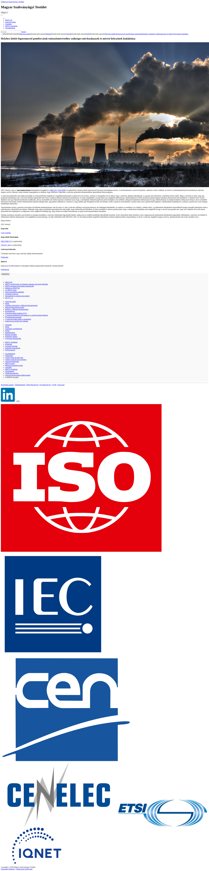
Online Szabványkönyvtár (14, 358)
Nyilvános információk (13, 338)
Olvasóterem (9, 371)
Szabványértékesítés (12, 361)
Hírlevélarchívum (32, 385)
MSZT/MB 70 (6, 241)
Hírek (7, 303)
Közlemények (10, 311)
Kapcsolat (61, 385)
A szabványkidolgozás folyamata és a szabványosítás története (26, 315)
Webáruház (9, 356)
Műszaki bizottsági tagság (14, 365)
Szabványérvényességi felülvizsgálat (17, 375)
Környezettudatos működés (14, 292)
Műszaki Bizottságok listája (14, 307)
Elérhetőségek (10, 333)
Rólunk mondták (11, 335)
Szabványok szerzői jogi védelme (16, 321)
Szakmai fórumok (11, 346)
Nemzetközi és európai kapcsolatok (17, 296)
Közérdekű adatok (7, 385)
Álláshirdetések (20, 385)
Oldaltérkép (5, 274)
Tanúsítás (8, 325)
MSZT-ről (8, 282)
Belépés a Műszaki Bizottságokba (16, 309)
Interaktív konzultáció (12, 348)
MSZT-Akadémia (11, 342)
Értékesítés (4, 257)
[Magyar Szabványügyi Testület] (12, 2)
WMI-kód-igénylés (11, 373)
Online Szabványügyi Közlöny (16, 360)
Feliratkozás (5, 269)
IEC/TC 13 (9, 298)
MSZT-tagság (10, 363)
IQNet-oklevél (10, 350)
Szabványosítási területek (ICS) (16, 313)
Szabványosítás (10, 302)
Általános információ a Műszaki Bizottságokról (21, 305)
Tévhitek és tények (11, 294)
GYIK (54, 385)
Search (23, 32)
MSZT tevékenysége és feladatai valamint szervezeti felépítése (26, 284)
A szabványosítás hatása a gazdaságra (18, 319)
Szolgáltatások (10, 354)
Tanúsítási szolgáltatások (13, 329)
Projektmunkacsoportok (13, 317)
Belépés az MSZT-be (12, 288)
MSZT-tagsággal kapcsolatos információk (19, 286)
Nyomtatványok (45, 385)
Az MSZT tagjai (11, 290)
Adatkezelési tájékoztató (24, 869)
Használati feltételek (8, 869)
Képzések (8, 344)
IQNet (7, 331)
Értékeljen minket (11, 336)
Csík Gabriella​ (6, 233)
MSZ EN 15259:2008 (57, 190)
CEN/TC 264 (5, 245)
